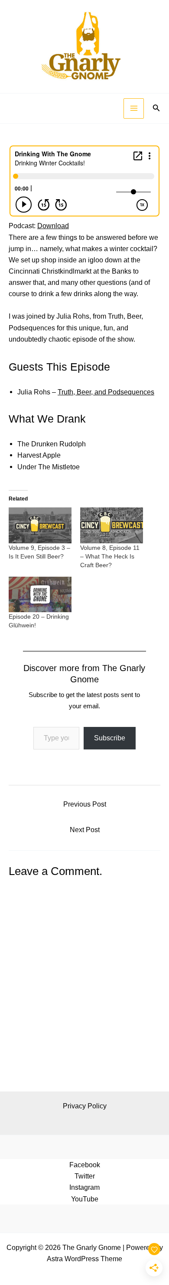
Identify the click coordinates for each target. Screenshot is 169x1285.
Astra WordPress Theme (84, 1258)
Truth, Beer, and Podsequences (106, 392)
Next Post (85, 829)
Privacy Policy (85, 1106)
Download (53, 225)
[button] (156, 108)
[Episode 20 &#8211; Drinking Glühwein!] (40, 595)
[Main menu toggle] (134, 108)
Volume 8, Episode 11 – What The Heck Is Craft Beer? (110, 556)
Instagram (84, 1187)
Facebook (84, 1165)
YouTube (84, 1199)
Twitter (85, 1176)
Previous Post (84, 804)
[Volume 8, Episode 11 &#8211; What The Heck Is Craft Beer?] (111, 525)
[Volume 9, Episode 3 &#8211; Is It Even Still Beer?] (40, 525)
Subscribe (109, 738)
